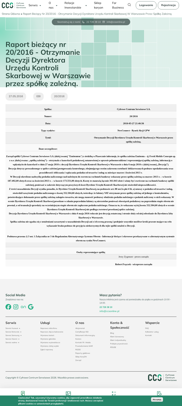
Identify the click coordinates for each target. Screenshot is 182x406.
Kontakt (148, 335)
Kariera (78, 339)
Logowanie (146, 5)
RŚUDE (113, 347)
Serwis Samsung (12, 335)
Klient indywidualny (118, 340)
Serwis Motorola (12, 332)
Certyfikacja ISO (82, 332)
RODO (78, 349)
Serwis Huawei (12, 328)
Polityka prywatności (119, 344)
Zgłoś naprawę (46, 349)
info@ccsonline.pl (116, 21)
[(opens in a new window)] (8, 307)
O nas (51, 5)
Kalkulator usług (152, 332)
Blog (112, 333)
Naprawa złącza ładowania (51, 332)
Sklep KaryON (81, 357)
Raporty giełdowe (82, 353)
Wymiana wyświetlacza (50, 342)
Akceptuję (157, 399)
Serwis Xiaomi (11, 339)
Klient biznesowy (117, 336)
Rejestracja (168, 5)
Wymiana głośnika (48, 339)
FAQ (147, 328)
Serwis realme (11, 342)
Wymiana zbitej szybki (49, 346)
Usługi (45, 323)
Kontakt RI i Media (83, 342)
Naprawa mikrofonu (48, 328)
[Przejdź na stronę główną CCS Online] (14, 5)
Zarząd (78, 360)
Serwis (33, 5)
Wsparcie (152, 323)
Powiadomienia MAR (84, 346)
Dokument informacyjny (85, 335)
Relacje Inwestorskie (73, 5)
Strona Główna (11, 13)
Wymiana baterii (47, 335)
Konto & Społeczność (119, 325)
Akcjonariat (80, 328)
